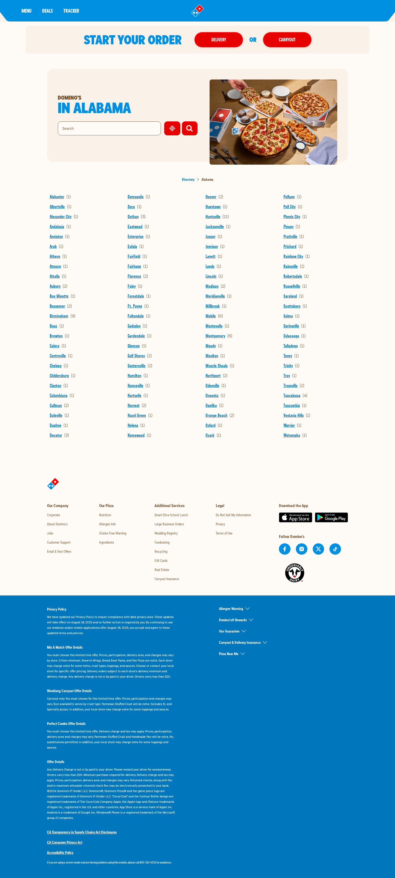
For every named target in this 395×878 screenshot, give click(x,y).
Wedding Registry (166, 533)
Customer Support (59, 542)
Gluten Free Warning (112, 533)
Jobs (50, 533)
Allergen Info (107, 524)
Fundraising (162, 542)
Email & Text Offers (59, 551)
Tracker (71, 10)
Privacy (220, 524)
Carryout (287, 40)
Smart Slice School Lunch (171, 514)
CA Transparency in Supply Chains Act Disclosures (82, 832)
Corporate (53, 514)
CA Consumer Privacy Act (64, 842)
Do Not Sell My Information (233, 514)
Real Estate (162, 569)
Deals (47, 10)
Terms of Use (224, 533)
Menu (26, 10)
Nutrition (105, 514)
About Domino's (57, 524)
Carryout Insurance (167, 578)
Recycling (161, 551)
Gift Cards (161, 560)
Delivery (218, 40)
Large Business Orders (169, 524)
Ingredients (106, 542)
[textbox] (111, 862)
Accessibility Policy (60, 852)
